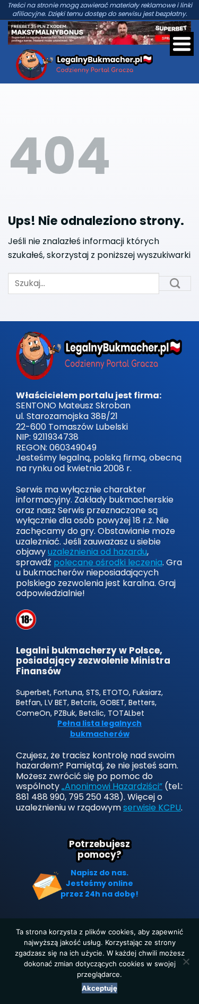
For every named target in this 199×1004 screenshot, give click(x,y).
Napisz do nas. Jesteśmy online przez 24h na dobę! (99, 883)
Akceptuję (99, 988)
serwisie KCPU (152, 807)
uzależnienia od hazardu (97, 552)
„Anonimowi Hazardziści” (112, 786)
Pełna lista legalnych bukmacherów (99, 728)
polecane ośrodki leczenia (108, 562)
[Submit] (175, 283)
